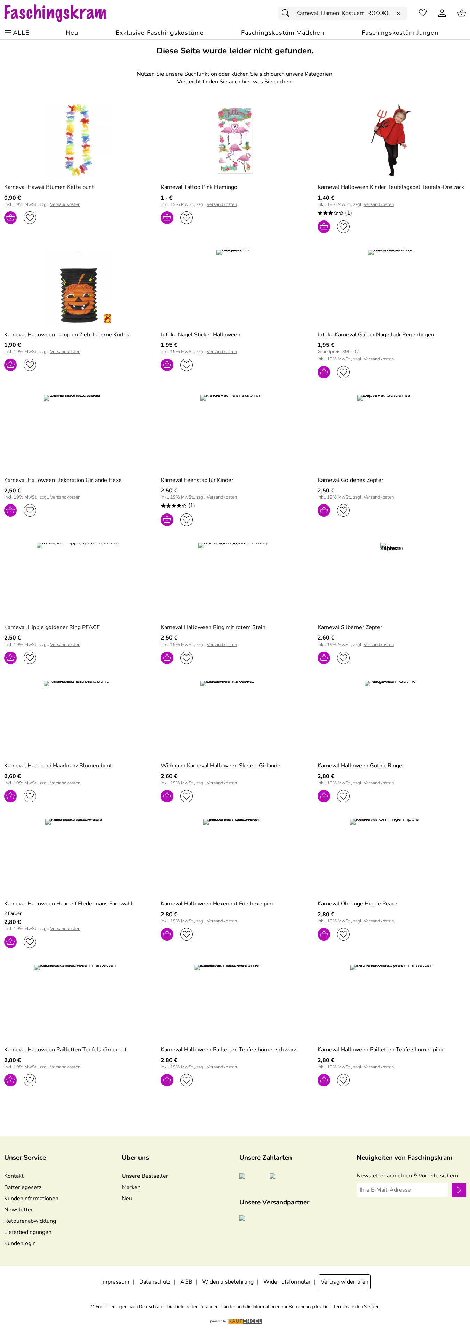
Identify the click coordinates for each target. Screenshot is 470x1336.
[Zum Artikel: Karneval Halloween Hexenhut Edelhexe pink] (235, 856)
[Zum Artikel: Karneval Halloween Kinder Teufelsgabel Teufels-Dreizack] (392, 140)
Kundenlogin (20, 1243)
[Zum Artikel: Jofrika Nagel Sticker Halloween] (235, 287)
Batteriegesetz (22, 1187)
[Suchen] (287, 13)
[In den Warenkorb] (10, 217)
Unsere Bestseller (145, 1176)
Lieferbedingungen (27, 1232)
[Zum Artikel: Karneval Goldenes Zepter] (392, 432)
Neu (127, 1198)
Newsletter (18, 1209)
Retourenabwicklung (30, 1221)
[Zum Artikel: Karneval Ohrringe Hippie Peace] (392, 856)
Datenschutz (154, 1282)
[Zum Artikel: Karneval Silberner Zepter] (392, 580)
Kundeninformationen (31, 1198)
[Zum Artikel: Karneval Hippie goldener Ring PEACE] (78, 580)
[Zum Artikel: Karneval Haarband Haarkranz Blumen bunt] (78, 718)
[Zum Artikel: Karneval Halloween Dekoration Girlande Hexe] (78, 432)
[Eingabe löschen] (398, 13)
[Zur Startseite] (62, 13)
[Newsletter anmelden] (459, 1190)
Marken (131, 1187)
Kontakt (14, 1176)
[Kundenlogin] (442, 13)
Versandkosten (65, 205)
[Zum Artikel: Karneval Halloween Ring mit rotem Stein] (235, 580)
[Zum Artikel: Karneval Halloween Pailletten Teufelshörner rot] (78, 1002)
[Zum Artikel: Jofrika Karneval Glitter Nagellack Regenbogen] (392, 287)
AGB (186, 1282)
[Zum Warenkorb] (461, 13)
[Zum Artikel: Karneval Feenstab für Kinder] (235, 432)
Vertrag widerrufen (344, 1282)
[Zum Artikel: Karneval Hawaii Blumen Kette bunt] (78, 140)
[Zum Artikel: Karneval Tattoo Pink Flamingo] (235, 140)
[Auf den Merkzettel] (30, 217)
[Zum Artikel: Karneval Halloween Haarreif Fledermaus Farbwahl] (78, 856)
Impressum (115, 1282)
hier (375, 1307)
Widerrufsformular (287, 1282)
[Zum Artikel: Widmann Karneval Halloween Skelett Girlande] (235, 718)
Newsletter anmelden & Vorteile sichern (407, 1175)
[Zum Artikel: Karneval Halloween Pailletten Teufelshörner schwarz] (235, 1002)
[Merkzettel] (423, 13)
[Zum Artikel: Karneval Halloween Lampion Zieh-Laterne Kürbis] (78, 287)
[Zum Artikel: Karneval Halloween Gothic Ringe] (392, 718)
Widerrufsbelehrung (228, 1282)
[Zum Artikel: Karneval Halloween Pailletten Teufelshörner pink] (392, 1002)
